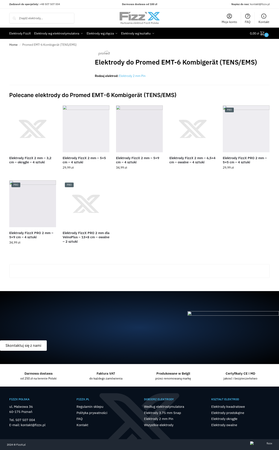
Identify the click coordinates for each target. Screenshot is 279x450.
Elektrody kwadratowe (228, 406)
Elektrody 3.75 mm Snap (162, 413)
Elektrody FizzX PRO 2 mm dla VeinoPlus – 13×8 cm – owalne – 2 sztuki (86, 237)
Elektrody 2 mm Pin (132, 76)
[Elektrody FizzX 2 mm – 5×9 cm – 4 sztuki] (139, 128)
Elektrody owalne (224, 425)
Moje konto (229, 22)
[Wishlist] (49, 112)
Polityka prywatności (92, 413)
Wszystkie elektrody (158, 425)
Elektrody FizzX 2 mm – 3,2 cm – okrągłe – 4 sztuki (30, 160)
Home (13, 45)
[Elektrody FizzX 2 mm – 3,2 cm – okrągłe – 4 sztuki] (32, 128)
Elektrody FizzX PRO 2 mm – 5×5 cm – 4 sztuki (245, 160)
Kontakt (263, 22)
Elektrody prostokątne (227, 413)
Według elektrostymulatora (164, 406)
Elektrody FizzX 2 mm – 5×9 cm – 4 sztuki (137, 160)
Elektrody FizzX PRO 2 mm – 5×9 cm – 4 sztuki (31, 235)
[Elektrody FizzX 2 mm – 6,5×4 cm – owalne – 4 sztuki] (192, 128)
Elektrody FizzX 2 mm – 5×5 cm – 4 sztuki (84, 160)
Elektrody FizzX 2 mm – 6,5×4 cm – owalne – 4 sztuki (192, 160)
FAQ (248, 22)
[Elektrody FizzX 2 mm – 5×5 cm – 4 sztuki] (86, 128)
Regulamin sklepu (90, 406)
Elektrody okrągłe (224, 419)
